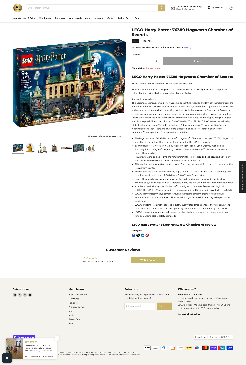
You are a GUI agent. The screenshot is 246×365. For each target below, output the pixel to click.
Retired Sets (124, 18)
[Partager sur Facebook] (133, 235)
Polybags (60, 18)
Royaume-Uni (219, 337)
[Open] (7, 358)
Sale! (137, 18)
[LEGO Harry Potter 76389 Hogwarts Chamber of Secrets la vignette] (18, 147)
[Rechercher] (161, 8)
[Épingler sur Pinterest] (147, 235)
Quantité (136, 55)
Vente (110, 18)
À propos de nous (78, 18)
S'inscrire (164, 306)
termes (98, 18)
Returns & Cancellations (23, 346)
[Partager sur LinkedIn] (142, 235)
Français (199, 337)
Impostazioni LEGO (23, 18)
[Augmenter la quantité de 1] (156, 61)
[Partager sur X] (138, 235)
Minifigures (45, 18)
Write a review (148, 260)
